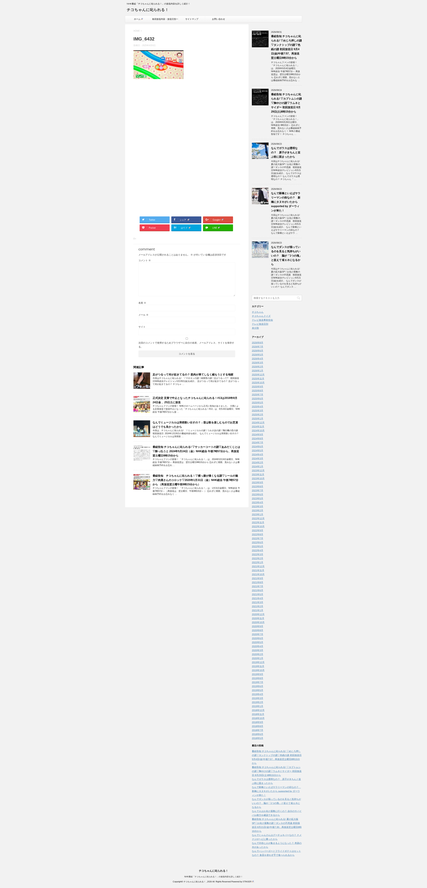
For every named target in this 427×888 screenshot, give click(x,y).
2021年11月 (258, 570)
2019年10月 (258, 670)
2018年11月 (258, 714)
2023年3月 (257, 506)
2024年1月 (257, 466)
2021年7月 (257, 586)
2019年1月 (257, 706)
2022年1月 (257, 562)
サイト (141, 326)
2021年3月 (257, 602)
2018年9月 (257, 722)
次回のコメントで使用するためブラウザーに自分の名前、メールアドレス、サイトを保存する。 (186, 344)
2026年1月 (257, 370)
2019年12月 (258, 662)
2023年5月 (257, 498)
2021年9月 (257, 578)
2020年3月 (257, 650)
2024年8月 (257, 438)
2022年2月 (257, 558)
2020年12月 (258, 614)
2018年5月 (257, 738)
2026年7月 (257, 346)
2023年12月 (258, 470)
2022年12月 (258, 518)
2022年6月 (257, 542)
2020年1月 (257, 658)
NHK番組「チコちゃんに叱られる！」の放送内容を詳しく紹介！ (213, 877)
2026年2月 (257, 366)
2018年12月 (258, 710)
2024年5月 (257, 450)
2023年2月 (257, 510)
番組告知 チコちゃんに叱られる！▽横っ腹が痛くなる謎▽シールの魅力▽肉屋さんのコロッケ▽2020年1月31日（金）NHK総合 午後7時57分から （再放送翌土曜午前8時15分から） (195, 480)
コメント (144, 260)
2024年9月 (257, 434)
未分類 (255, 328)
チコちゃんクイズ (261, 316)
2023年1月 (257, 514)
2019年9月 (257, 674)
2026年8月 (257, 342)
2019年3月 (257, 698)
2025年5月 (257, 402)
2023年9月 (257, 482)
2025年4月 (257, 406)
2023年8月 (257, 486)
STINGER (247, 882)
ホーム (137, 19)
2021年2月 (257, 606)
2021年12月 (258, 566)
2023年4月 (257, 502)
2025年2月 (257, 414)
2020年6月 (257, 638)
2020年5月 (257, 642)
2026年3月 (257, 362)
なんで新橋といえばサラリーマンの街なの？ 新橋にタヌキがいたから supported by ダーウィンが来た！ (285, 202)
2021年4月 (257, 598)
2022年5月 (257, 546)
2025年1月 (257, 418)
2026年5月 (257, 354)
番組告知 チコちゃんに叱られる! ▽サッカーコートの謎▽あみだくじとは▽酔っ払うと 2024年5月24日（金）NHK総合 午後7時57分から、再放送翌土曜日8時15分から (196, 451)
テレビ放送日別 (260, 324)
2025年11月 (258, 378)
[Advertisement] (186, 117)
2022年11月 (258, 522)
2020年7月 (257, 634)
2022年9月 (257, 530)
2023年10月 (258, 478)
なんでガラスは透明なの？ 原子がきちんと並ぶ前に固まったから (285, 152)
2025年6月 (257, 398)
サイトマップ (191, 19)
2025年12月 (258, 374)
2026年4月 (257, 358)
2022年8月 (257, 534)
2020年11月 (258, 618)
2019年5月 (257, 690)
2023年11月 (258, 474)
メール (143, 314)
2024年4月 (257, 454)
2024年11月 (258, 426)
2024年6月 (257, 446)
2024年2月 (257, 462)
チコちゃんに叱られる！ (148, 9)
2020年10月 (258, 622)
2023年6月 (257, 494)
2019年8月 (257, 678)
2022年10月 (258, 526)
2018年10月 (258, 718)
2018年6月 (257, 734)
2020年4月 (257, 646)
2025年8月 (257, 390)
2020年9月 (257, 626)
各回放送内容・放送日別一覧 (165, 20)
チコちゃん (258, 312)
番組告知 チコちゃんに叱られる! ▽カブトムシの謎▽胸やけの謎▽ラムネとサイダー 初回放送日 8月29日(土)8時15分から (286, 103)
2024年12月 (258, 422)
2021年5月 (257, 594)
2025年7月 (257, 394)
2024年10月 (258, 430)
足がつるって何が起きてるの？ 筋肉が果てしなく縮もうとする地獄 (193, 374)
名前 (142, 302)
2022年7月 (257, 538)
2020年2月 (257, 654)
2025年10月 (258, 382)
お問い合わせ (218, 19)
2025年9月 (257, 386)
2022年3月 (257, 554)
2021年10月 (258, 574)
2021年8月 (257, 582)
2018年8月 (257, 726)
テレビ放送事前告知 (262, 320)
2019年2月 (257, 702)
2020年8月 (257, 630)
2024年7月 (257, 442)
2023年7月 (257, 490)
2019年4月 (257, 694)
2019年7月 (257, 682)
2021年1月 (257, 610)
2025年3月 (257, 410)
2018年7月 (257, 730)
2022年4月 (257, 550)
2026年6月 (257, 350)
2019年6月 (257, 686)
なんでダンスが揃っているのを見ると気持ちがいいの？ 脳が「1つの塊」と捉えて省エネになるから (286, 256)
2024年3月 (257, 458)
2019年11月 (258, 666)
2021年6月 (257, 590)
